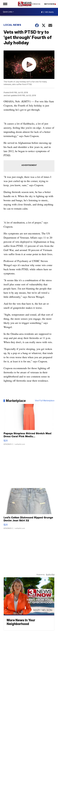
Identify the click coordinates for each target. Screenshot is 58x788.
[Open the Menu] (5, 4)
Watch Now (49, 4)
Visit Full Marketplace (44, 401)
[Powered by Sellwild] (50, 575)
